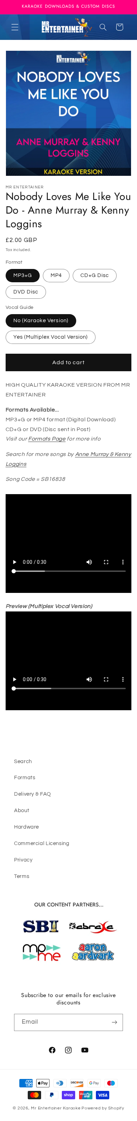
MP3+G (22, 275)
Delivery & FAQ (32, 794)
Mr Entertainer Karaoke (55, 1108)
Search (23, 761)
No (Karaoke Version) (40, 320)
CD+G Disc (94, 275)
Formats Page (47, 439)
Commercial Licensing (42, 843)
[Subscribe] (114, 1022)
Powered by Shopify (102, 1108)
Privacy (23, 860)
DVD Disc (25, 292)
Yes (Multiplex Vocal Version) (50, 337)
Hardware (26, 827)
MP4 (56, 275)
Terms (21, 876)
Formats (24, 777)
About (21, 810)
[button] (15, 27)
